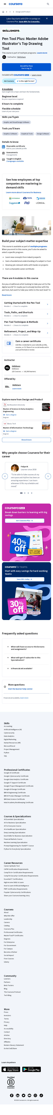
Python (6, 752)
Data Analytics (9, 736)
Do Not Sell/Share (10, 1048)
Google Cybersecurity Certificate (16, 776)
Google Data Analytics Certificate (16, 779)
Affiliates (7, 1042)
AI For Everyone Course (12, 826)
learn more (24, 698)
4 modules (7, 89)
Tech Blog (7, 995)
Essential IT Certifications (13, 879)
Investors (7, 1015)
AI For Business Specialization (15, 822)
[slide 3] (28, 493)
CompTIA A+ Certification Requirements (18, 872)
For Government (10, 945)
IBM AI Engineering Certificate (15, 792)
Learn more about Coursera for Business (23, 192)
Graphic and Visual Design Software (16, 122)
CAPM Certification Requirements (16, 869)
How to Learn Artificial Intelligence (16, 886)
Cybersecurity (9, 733)
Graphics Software (10, 134)
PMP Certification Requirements (15, 889)
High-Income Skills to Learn (14, 882)
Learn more (36, 75)
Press (6, 1012)
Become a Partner (10, 952)
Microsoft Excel (9, 746)
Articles (7, 1035)
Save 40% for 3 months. (29, 21)
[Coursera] (15, 4)
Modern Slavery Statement (14, 1045)
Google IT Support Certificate (15, 783)
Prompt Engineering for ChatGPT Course (19, 846)
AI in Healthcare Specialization (15, 829)
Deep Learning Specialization (14, 832)
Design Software (43, 134)
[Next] (48, 476)
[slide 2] (24, 493)
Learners (7, 979)
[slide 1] (21, 493)
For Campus (8, 949)
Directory (7, 1038)
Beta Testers (9, 985)
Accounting (8, 726)
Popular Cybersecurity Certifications (17, 892)
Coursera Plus (9, 929)
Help (5, 1025)
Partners (7, 982)
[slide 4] (31, 493)
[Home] (3, 12)
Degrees (7, 939)
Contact (7, 1032)
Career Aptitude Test (12, 866)
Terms (6, 1019)
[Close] (47, 18)
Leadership (8, 919)
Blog (5, 989)
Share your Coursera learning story (17, 895)
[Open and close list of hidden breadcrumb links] (10, 12)
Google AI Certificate (11, 773)
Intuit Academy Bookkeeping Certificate (18, 802)
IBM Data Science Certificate (14, 799)
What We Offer (9, 916)
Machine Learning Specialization (15, 842)
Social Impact (9, 955)
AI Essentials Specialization (14, 819)
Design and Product (23, 12)
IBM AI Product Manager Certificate (17, 796)
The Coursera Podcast (12, 992)
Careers (7, 922)
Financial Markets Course (13, 839)
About (6, 912)
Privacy (6, 1022)
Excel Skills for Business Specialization (18, 836)
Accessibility (8, 1029)
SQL (5, 756)
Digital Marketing (10, 739)
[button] (16, 388)
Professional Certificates (13, 932)
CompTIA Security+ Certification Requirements (21, 876)
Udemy (6, 962)
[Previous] (5, 476)
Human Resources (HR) (12, 743)
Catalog (7, 926)
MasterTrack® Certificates (13, 935)
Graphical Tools (27, 134)
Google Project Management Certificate (18, 786)
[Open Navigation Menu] (5, 4)
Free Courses (9, 958)
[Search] (48, 4)
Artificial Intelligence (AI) (13, 729)
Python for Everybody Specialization (17, 849)
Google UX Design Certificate (14, 789)
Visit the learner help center (20, 689)
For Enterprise (9, 942)
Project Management (11, 749)
